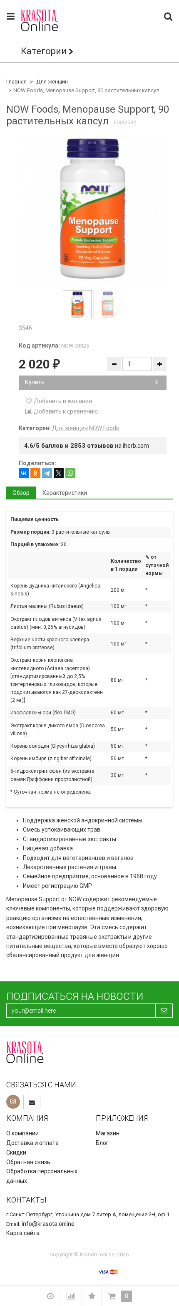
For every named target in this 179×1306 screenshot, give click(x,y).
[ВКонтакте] (24, 473)
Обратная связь (28, 1162)
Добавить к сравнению (65, 411)
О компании (22, 1133)
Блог (102, 1143)
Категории (44, 51)
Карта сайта (23, 1233)
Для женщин (52, 81)
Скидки (16, 1152)
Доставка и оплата (32, 1143)
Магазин (107, 1133)
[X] (59, 473)
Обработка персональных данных (41, 1176)
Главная (16, 81)
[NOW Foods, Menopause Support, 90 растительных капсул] (93, 209)
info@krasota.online (48, 1223)
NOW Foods (104, 428)
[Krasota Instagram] (13, 1102)
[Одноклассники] (35, 473)
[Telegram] (47, 473)
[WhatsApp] (70, 473)
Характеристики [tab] (64, 492)
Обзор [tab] (21, 492)
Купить (35, 382)
